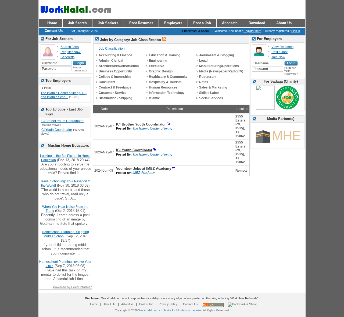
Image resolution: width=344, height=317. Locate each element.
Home (94, 304)
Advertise (127, 304)
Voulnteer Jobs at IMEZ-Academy (143, 169)
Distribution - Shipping (115, 98)
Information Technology (167, 93)
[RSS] (164, 40)
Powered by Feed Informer (72, 287)
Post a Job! (279, 52)
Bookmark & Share (195, 30)
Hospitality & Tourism (165, 82)
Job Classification (112, 48)
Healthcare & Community (168, 77)
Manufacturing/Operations (219, 66)
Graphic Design (161, 71)
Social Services (211, 98)
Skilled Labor (209, 93)
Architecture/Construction (119, 66)
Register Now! (70, 52)
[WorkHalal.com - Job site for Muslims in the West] (76, 15)
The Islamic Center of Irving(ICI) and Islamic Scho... (64, 95)
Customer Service (113, 93)
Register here (252, 30)
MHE (286, 135)
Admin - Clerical (111, 60)
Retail (203, 82)
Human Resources (163, 87)
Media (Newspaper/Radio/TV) (221, 71)
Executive (156, 66)
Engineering (158, 60)
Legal (203, 60)
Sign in (295, 30)
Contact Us (190, 304)
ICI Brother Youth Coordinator (141, 124)
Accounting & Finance (115, 55)
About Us (109, 304)
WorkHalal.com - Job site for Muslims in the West (170, 310)
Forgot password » (80, 69)
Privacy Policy (168, 304)
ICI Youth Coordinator (134, 150)
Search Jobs (69, 47)
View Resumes (282, 47)
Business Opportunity (115, 71)
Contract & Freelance (115, 87)
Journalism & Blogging (216, 55)
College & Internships (115, 77)
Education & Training (164, 55)
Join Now (278, 57)
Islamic (154, 98)
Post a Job (146, 304)
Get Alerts (67, 57)
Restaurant (207, 77)
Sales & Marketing (213, 87)
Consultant (107, 82)
